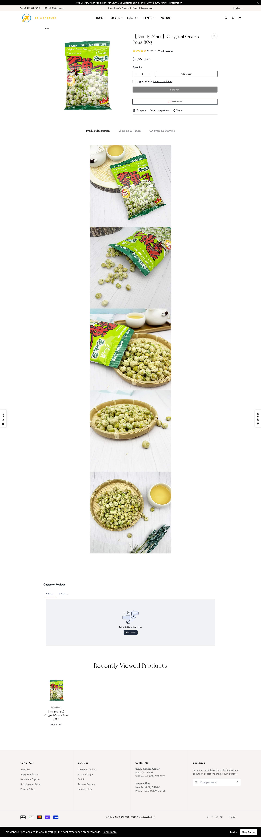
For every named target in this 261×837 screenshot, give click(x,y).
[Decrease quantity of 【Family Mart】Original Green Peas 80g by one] (136, 74)
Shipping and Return (30, 784)
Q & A (81, 779)
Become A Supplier (30, 779)
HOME (99, 18)
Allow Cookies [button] (248, 832)
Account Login (85, 774)
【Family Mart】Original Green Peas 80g (56, 715)
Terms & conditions (162, 81)
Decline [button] (233, 832)
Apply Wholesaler (29, 774)
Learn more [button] (110, 831)
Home (46, 27)
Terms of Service (86, 784)
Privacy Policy (27, 789)
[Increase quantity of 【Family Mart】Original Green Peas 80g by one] (149, 74)
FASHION (165, 18)
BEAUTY (131, 18)
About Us (25, 769)
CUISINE (115, 18)
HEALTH (147, 18)
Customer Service (87, 769)
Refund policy (85, 789)
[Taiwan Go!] (38, 18)
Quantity (137, 67)
